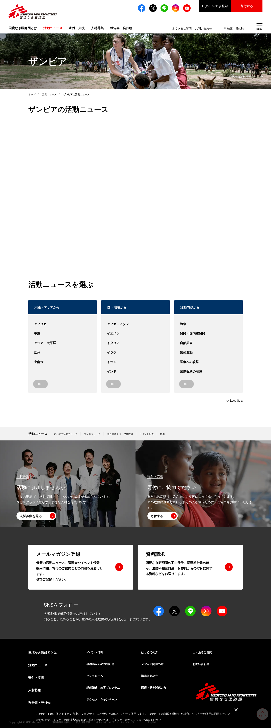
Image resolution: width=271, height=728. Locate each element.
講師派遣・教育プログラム (103, 687)
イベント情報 (94, 652)
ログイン (215, 6)
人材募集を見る (31, 516)
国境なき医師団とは (23, 28)
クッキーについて (125, 720)
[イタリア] (135, 343)
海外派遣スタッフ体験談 (120, 433)
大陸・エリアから (47, 307)
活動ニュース (49, 94)
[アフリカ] (62, 324)
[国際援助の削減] (208, 371)
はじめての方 (149, 652)
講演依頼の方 (149, 676)
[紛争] (208, 324)
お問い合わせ (203, 28)
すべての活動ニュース (66, 433)
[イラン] (135, 362)
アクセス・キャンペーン (101, 699)
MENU (259, 26)
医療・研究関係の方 (153, 687)
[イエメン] (135, 333)
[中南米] (62, 362)
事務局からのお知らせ (100, 664)
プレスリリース (92, 433)
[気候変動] (208, 352)
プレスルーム (94, 676)
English (240, 28)
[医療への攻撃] (208, 362)
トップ (32, 94)
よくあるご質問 (182, 28)
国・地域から (116, 307)
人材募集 (97, 28)
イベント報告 (146, 433)
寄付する (246, 6)
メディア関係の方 (152, 664)
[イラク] (135, 352)
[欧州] (62, 352)
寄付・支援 (77, 28)
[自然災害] (208, 343)
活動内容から (189, 307)
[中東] (62, 333)
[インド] (135, 371)
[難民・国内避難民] (208, 333)
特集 (162, 433)
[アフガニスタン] (135, 324)
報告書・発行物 (121, 28)
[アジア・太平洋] (62, 343)
